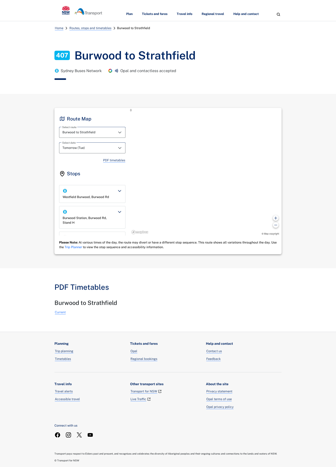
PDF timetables (114, 160)
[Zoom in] (275, 218)
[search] (278, 14)
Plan (129, 14)
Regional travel (213, 14)
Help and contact (246, 14)
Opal (133, 351)
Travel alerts (64, 391)
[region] (206, 172)
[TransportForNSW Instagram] (68, 435)
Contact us (214, 351)
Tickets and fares (154, 14)
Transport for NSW (143, 391)
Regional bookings (143, 359)
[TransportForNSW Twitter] (79, 435)
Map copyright (271, 233)
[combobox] (92, 132)
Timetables (63, 359)
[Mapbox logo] (139, 232)
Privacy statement (219, 391)
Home (59, 28)
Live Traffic (138, 399)
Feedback (213, 359)
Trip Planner (73, 247)
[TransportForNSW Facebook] (57, 435)
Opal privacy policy (220, 407)
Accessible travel (67, 399)
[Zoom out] (275, 225)
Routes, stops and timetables (90, 28)
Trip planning (64, 351)
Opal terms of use (219, 399)
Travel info (184, 14)
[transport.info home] (82, 10)
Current (60, 312)
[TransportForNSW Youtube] (90, 435)
